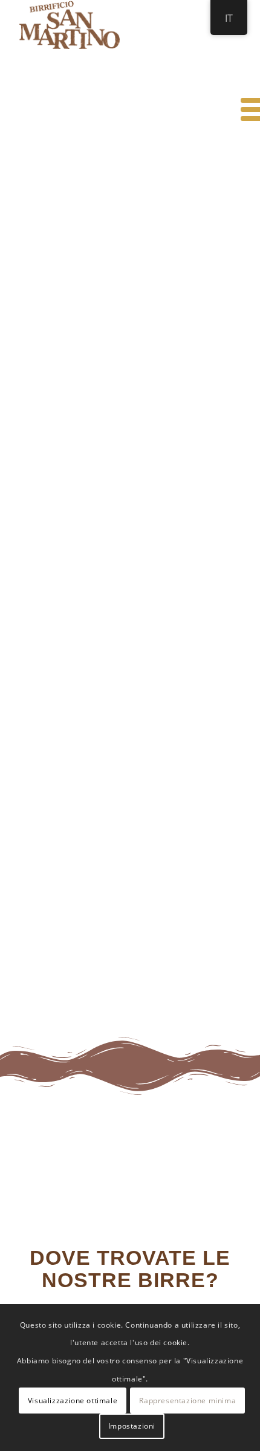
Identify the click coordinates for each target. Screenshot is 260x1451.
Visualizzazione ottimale (72, 1400)
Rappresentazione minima (187, 1400)
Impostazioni (131, 1426)
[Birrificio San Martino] (107, 25)
